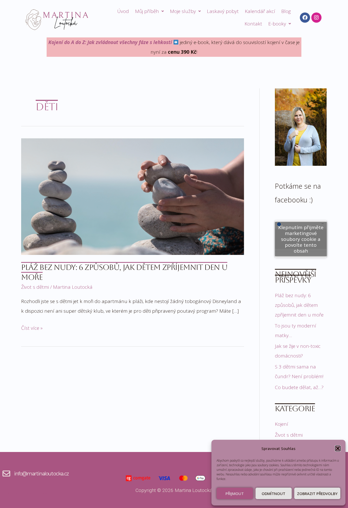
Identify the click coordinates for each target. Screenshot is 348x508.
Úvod (123, 11)
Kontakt (253, 23)
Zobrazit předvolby (317, 493)
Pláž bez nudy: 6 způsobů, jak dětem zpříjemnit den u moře (299, 305)
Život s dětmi (35, 287)
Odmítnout (273, 493)
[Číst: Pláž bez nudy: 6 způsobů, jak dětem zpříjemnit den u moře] (132, 196)
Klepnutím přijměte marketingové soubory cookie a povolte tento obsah (301, 239)
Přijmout (234, 493)
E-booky (277, 23)
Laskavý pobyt (223, 11)
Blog (286, 11)
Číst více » (32, 327)
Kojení (281, 424)
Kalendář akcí (260, 11)
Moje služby (183, 11)
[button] (337, 448)
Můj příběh (147, 11)
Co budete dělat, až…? (299, 387)
